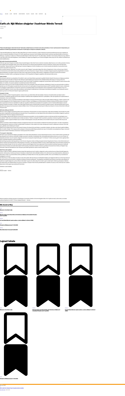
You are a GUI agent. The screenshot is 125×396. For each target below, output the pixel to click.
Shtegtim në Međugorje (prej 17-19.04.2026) (9, 225)
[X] (1, 43)
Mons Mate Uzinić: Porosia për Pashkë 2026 (9, 229)
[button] (45, 13)
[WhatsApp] (1, 45)
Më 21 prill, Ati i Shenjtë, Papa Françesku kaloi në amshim (12, 388)
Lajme (1, 223)
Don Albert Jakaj (2, 389)
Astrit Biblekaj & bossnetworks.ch (65, 381)
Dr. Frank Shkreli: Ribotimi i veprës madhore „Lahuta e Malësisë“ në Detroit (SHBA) (16, 220)
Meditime (1, 212)
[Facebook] (1, 40)
